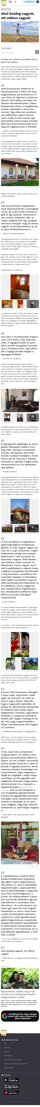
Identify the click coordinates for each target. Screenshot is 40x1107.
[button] (8, 5)
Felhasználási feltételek (13, 1059)
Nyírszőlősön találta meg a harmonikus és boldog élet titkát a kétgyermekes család (18, 994)
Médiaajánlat (9, 1068)
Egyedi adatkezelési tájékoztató (15, 1064)
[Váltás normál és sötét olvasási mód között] (15, 2)
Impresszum (8, 1055)
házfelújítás (28, 5)
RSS (5, 1043)
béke (20, 5)
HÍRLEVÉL (7, 1047)
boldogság (12, 5)
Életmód (5, 9)
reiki (36, 5)
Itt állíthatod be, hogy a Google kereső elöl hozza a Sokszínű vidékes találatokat (22, 1016)
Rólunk (6, 1051)
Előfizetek (29, 1)
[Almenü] (10, 2)
